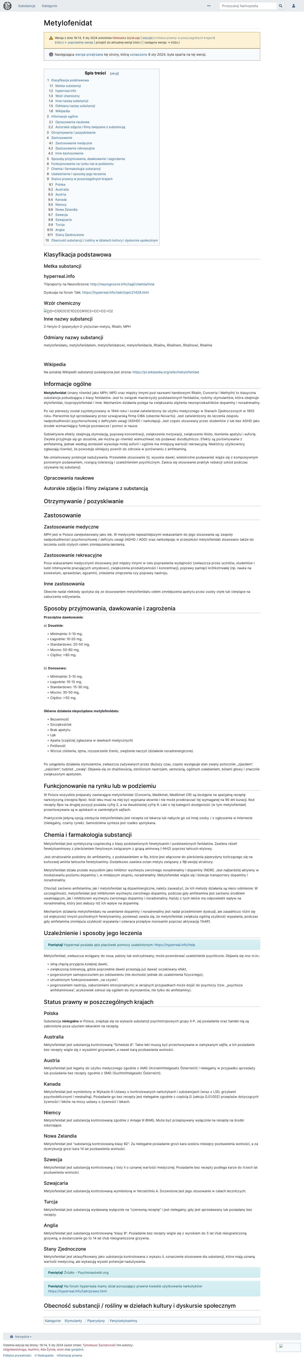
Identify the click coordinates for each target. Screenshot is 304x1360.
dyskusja (134, 38)
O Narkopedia (44, 1355)
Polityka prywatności (17, 1355)
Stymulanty (73, 1321)
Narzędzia (22, 1336)
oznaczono (138, 54)
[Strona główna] (7, 6)
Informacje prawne (69, 1355)
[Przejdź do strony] (280, 6)
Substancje (26, 6)
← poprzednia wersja (79, 42)
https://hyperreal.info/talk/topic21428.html (115, 292)
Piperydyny (96, 1321)
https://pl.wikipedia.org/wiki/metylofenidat (166, 372)
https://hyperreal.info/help (174, 945)
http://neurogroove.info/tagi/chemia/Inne (122, 284)
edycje (147, 38)
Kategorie (49, 6)
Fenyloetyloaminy (123, 1321)
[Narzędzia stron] (210, 6)
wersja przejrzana (89, 54)
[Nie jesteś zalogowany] (294, 6)
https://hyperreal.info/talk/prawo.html (77, 1291)
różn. (59, 42)
